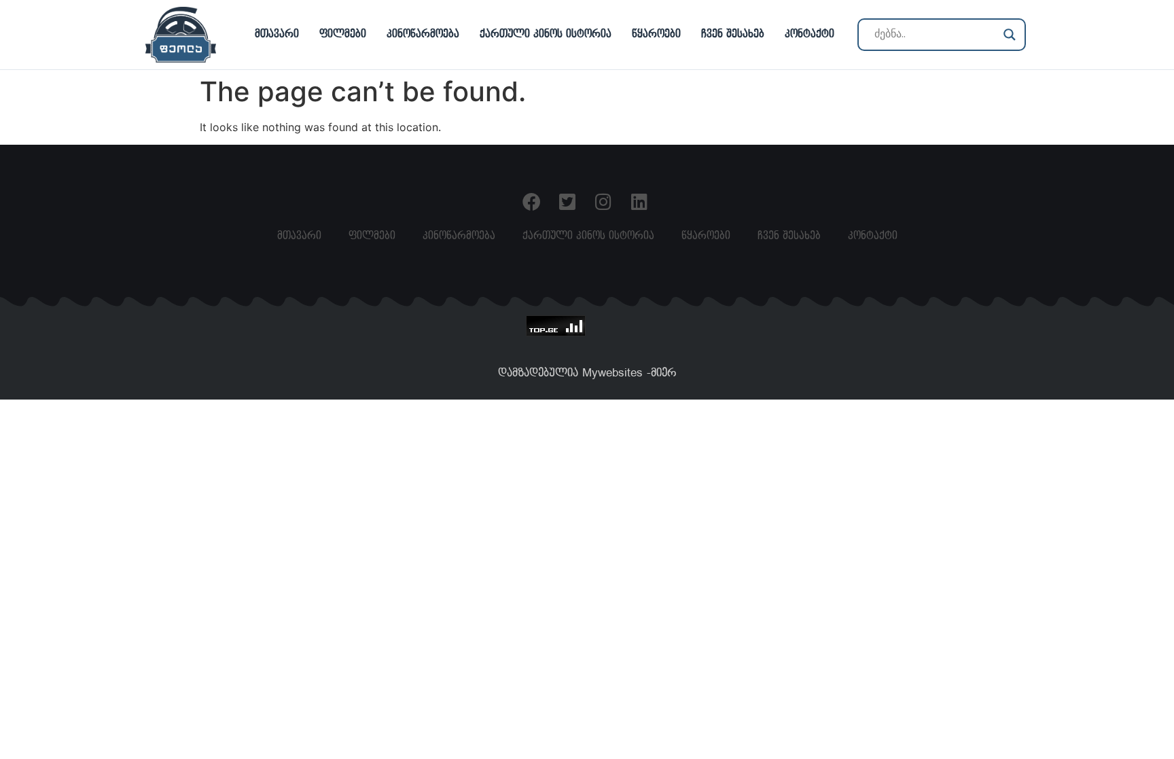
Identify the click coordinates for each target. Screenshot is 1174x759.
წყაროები (656, 34)
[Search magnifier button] (1009, 34)
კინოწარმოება (423, 34)
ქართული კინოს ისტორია (545, 34)
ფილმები (342, 34)
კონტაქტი (809, 34)
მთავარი (277, 34)
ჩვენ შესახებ (732, 34)
